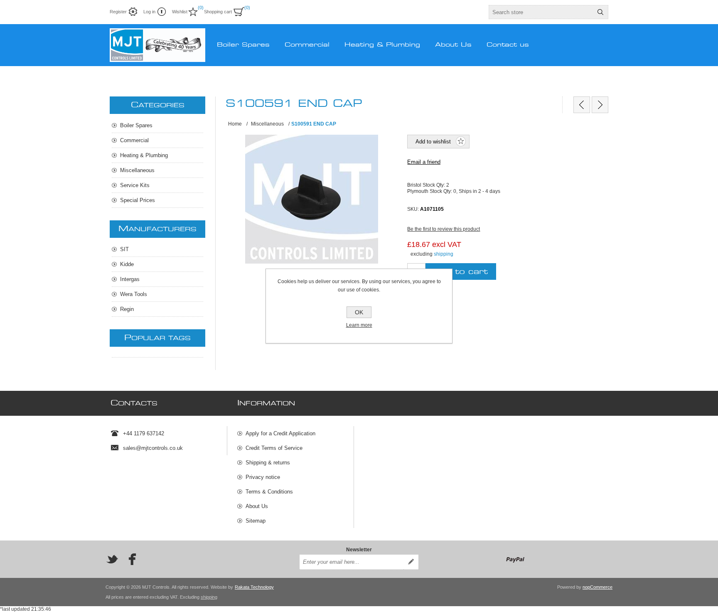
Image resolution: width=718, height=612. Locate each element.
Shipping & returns (268, 462)
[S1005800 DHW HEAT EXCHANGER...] (581, 104)
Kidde (127, 264)
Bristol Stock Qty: (426, 185)
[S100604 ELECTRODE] (600, 104)
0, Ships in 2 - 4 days (476, 191)
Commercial (134, 140)
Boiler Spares (136, 125)
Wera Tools (133, 294)
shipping (443, 254)
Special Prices (137, 200)
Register (118, 11)
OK (359, 312)
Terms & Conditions (269, 492)
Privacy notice (263, 477)
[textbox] (541, 12)
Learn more (359, 325)
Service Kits (135, 185)
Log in (149, 11)
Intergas (130, 279)
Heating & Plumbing (144, 155)
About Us (257, 506)
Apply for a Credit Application (280, 433)
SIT (124, 249)
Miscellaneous (137, 170)
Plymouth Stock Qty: (430, 191)
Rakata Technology (254, 587)
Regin (127, 309)
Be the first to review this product (443, 229)
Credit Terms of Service (274, 448)
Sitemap (256, 521)
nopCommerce (597, 587)
